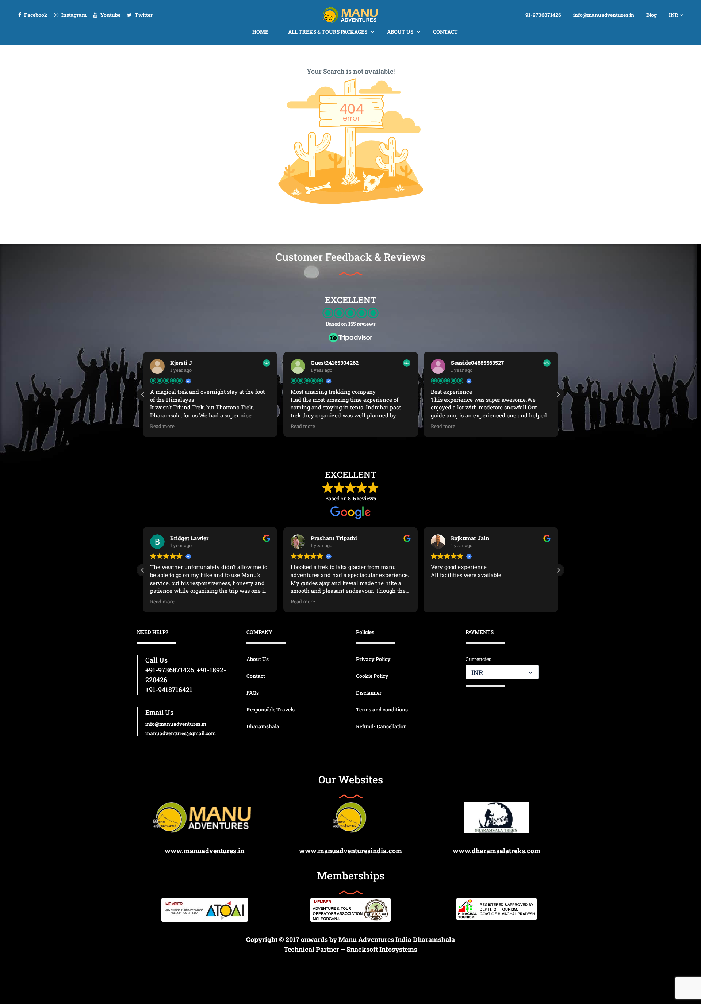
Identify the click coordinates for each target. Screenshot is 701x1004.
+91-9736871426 (541, 14)
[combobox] (502, 672)
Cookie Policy (372, 675)
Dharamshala (262, 726)
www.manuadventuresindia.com (350, 850)
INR (674, 14)
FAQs (252, 692)
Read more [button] (162, 426)
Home (260, 31)
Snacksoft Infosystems (381, 949)
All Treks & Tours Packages (327, 31)
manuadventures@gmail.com (180, 733)
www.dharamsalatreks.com (496, 850)
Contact (445, 31)
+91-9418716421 (168, 689)
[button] (558, 394)
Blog (651, 14)
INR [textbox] (477, 672)
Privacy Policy (373, 659)
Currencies (478, 659)
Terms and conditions (382, 709)
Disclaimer (369, 692)
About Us (400, 31)
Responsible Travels (270, 709)
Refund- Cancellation (381, 726)
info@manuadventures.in (603, 14)
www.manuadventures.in (204, 850)
